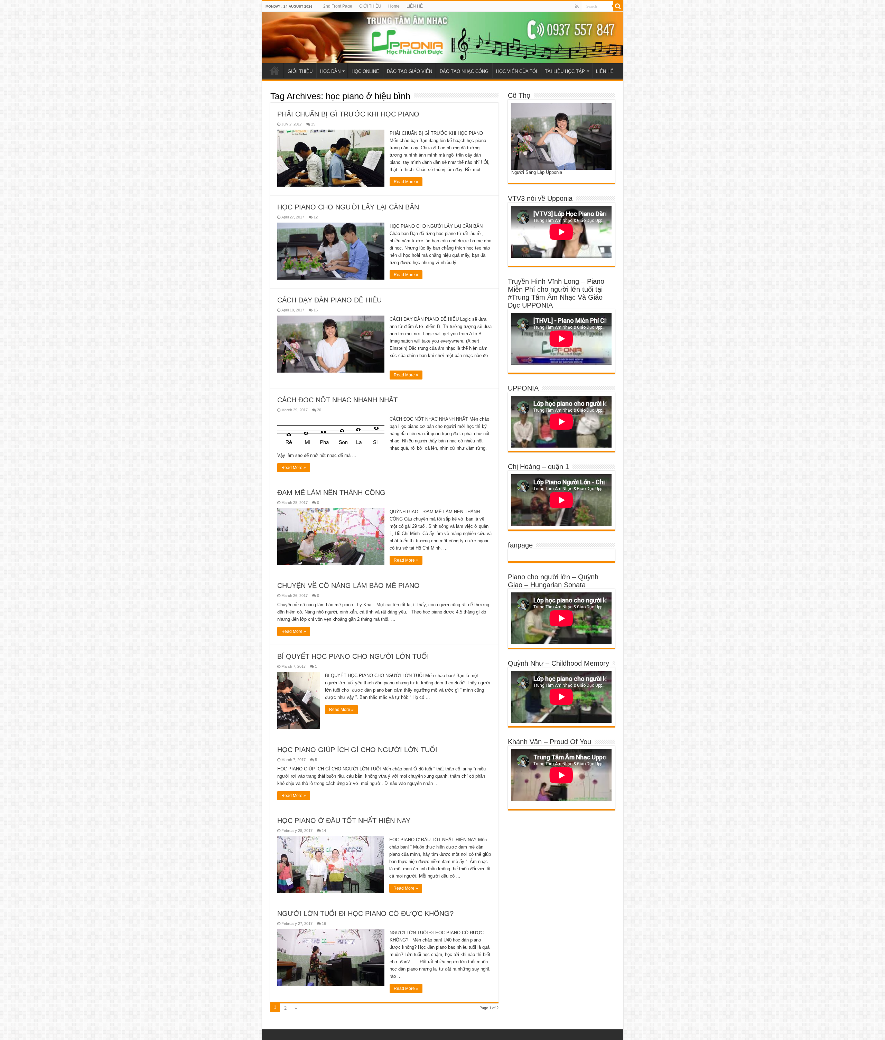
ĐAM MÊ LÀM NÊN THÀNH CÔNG (331, 492)
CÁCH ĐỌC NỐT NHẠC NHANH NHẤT (337, 400)
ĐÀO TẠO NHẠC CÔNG (464, 71)
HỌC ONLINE (365, 71)
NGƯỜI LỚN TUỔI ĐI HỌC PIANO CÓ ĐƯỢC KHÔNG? (365, 913)
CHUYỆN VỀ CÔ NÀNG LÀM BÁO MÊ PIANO (348, 585)
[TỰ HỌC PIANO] (442, 37)
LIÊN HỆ (415, 6)
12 (316, 217)
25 (313, 124)
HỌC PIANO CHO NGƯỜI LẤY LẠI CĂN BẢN (348, 207)
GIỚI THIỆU (370, 6)
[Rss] (576, 6)
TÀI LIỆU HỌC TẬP (565, 71)
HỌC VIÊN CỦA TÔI (516, 71)
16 (316, 310)
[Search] (618, 6)
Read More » (406, 181)
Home (394, 6)
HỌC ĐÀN (330, 71)
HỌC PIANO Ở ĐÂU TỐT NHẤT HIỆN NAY (343, 820)
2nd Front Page (337, 6)
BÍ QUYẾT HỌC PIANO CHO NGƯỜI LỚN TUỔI (353, 656)
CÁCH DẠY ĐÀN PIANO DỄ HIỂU (329, 300)
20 (319, 410)
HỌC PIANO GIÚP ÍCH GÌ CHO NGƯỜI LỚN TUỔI (357, 749)
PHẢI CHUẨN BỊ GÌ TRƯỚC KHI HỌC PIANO (348, 114)
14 (324, 830)
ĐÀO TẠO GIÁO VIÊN (409, 71)
